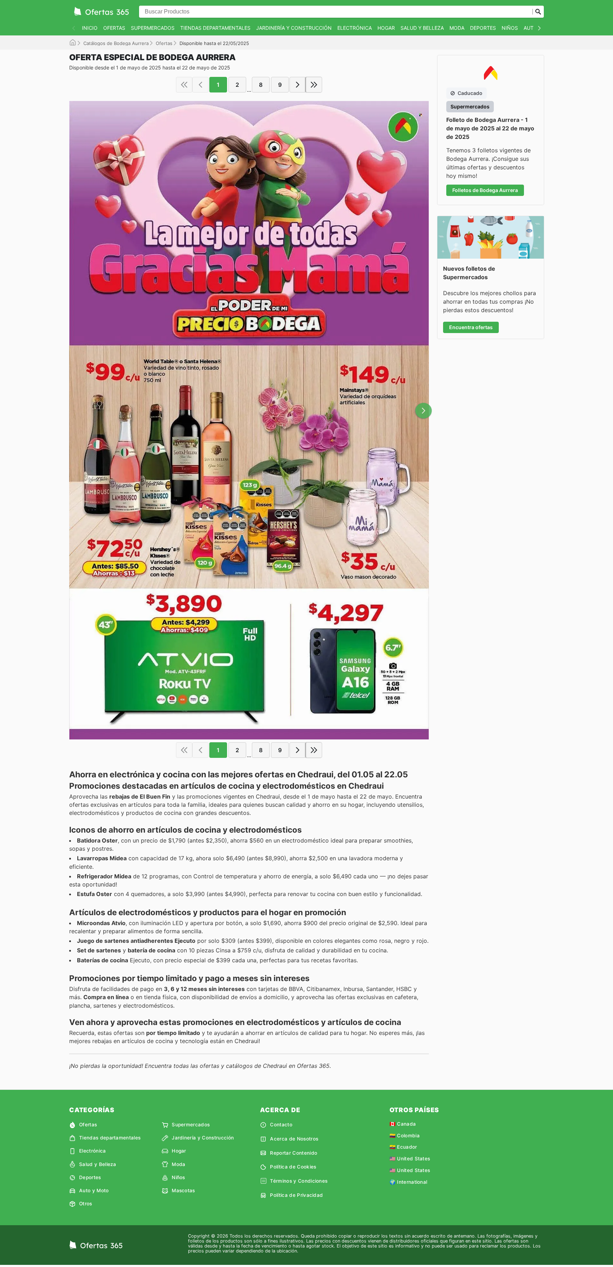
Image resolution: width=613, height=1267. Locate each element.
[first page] (184, 84)
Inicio (90, 28)
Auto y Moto (94, 1190)
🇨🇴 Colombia (405, 1135)
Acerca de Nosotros (294, 1139)
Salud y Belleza (422, 28)
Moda (456, 28)
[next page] (297, 84)
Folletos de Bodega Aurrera (485, 190)
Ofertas (114, 28)
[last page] (314, 84)
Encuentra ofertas (471, 327)
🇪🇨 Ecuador (403, 1147)
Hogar (386, 28)
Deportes (483, 28)
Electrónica (354, 28)
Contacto (281, 1124)
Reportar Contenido (293, 1153)
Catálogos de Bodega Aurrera (116, 43)
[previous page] (200, 84)
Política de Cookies (293, 1167)
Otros (85, 1203)
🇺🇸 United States (410, 1158)
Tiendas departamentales (215, 28)
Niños (510, 28)
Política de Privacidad (296, 1195)
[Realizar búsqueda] (538, 11)
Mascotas (183, 1190)
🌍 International (408, 1182)
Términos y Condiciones (298, 1181)
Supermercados (153, 28)
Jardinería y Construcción (294, 28)
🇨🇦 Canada (403, 1124)
